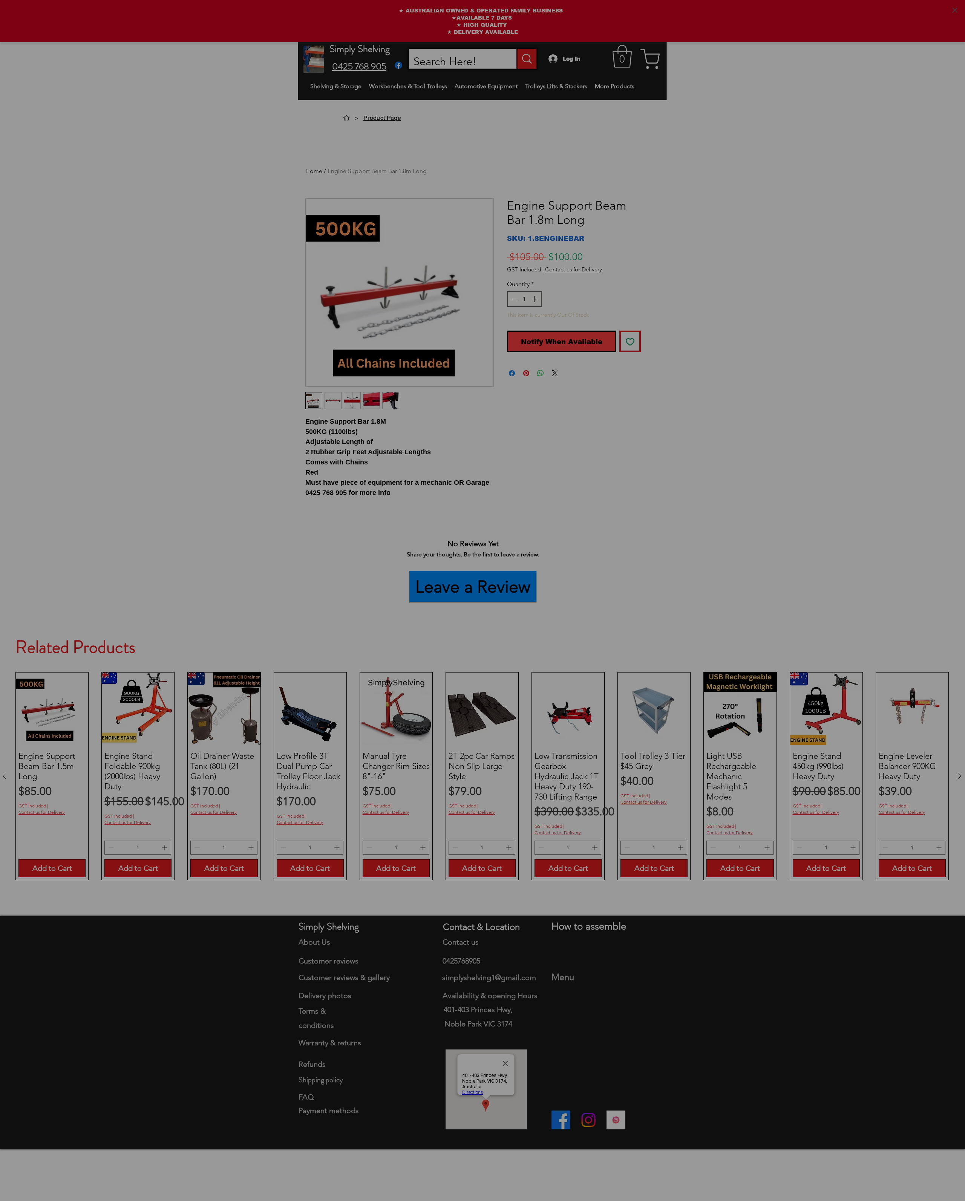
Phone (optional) (513, 600)
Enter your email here (519, 562)
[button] (762, 422)
